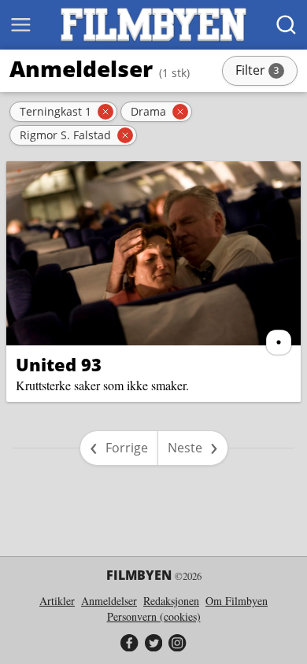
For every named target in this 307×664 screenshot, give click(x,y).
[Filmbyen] (153, 25)
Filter (265, 71)
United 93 (59, 364)
